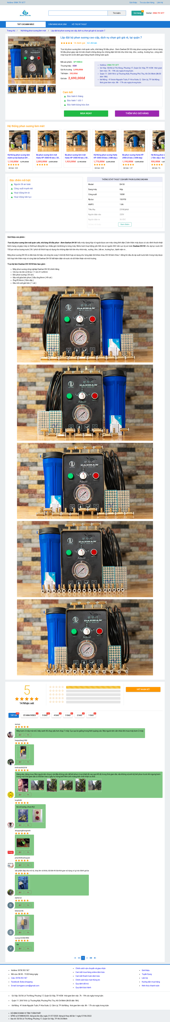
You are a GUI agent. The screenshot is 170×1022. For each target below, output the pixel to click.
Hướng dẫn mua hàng (151, 982)
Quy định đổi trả (82, 984)
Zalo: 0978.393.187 (19, 978)
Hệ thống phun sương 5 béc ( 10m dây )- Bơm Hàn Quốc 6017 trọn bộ (106, 156)
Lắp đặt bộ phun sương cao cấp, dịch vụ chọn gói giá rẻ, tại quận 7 (78, 31)
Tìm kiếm (117, 13)
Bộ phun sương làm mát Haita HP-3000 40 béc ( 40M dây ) (20, 156)
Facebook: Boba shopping (22, 982)
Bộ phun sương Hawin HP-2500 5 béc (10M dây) (133, 156)
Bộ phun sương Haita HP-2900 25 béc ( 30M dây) (76, 156)
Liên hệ (160, 2)
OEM (75, 66)
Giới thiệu (146, 970)
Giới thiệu (133, 2)
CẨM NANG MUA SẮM (57, 24)
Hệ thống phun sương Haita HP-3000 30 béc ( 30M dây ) (48, 156)
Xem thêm (124, 224)
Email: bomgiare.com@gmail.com (25, 986)
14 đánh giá (79, 43)
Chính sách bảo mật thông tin (88, 980)
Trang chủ (12, 31)
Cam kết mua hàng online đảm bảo (90, 972)
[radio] (17, 699)
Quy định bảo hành (83, 987)
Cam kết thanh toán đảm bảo (88, 976)
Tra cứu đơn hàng (147, 2)
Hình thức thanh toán (150, 986)
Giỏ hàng (137, 13)
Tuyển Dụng (147, 974)
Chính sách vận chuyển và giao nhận (91, 968)
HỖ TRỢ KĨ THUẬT (79, 24)
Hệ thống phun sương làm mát (33, 31)
